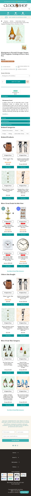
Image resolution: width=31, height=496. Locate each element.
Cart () (15, 14)
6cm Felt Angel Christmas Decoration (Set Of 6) (23, 226)
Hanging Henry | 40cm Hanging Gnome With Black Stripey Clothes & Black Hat (23, 191)
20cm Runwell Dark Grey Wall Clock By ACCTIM (23, 258)
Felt (27, 133)
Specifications (5, 121)
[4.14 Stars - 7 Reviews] (8, 230)
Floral (16, 130)
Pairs (22, 130)
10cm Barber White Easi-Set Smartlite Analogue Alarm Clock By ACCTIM (8, 258)
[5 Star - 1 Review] (8, 162)
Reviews (4, 118)
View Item (8, 167)
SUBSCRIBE (15, 440)
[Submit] (29, 9)
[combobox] (15, 9)
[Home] (1, 21)
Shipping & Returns (6, 124)
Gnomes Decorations (7, 130)
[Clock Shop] (15, 5)
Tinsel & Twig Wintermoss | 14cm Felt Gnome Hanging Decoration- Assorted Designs (23, 365)
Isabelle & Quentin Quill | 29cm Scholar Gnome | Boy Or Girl (23, 160)
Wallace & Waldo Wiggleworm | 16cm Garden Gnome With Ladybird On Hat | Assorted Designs (8, 397)
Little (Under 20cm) (19, 133)
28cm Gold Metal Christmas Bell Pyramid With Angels (8, 226)
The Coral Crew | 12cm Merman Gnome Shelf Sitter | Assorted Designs (23, 396)
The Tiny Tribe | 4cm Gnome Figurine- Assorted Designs (8, 364)
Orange (4, 133)
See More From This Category (15, 271)
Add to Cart (15, 82)
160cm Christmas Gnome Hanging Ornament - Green (8, 190)
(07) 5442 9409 (16, 484)
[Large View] (24, 47)
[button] (15, 452)
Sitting (10, 133)
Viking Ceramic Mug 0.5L (8, 159)
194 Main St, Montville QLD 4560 (16, 482)
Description (5, 96)
